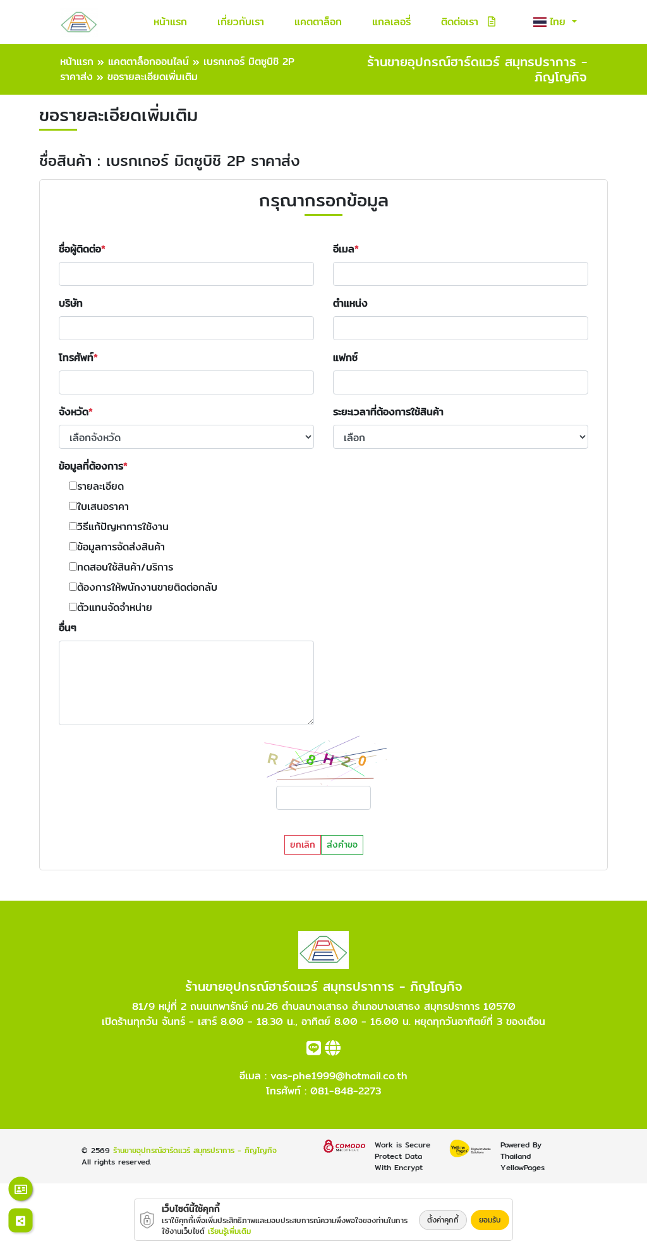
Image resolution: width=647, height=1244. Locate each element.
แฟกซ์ (345, 357)
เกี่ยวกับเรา (240, 22)
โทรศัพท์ (76, 357)
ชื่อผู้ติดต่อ (80, 249)
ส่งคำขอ (342, 844)
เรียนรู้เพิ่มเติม (229, 1231)
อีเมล (343, 249)
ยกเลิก (302, 844)
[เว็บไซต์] (333, 1050)
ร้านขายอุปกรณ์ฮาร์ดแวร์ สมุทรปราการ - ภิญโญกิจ (195, 1150)
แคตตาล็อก (318, 22)
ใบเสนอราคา (103, 506)
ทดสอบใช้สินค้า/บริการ (125, 567)
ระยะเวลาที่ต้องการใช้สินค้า (388, 412)
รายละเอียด (100, 486)
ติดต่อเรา (459, 22)
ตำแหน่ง (350, 303)
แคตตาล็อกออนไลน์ (148, 61)
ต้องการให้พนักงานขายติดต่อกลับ (147, 587)
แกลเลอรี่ (391, 22)
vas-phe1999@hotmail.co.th (339, 1076)
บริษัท (71, 303)
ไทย (559, 22)
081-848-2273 (345, 1091)
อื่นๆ (67, 628)
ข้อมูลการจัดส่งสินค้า (121, 547)
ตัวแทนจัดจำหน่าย (114, 607)
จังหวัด (73, 412)
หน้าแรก (170, 22)
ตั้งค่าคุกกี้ (443, 1220)
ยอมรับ (490, 1220)
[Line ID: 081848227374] (313, 1050)
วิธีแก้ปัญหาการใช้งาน (123, 527)
